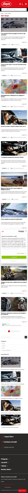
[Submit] (25, 9)
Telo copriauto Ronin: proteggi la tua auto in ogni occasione (12, 369)
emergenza (21, 106)
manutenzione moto (20, 168)
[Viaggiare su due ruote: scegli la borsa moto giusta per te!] (14, 280)
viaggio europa (16, 106)
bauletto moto (21, 293)
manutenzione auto (17, 75)
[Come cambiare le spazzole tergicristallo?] (14, 217)
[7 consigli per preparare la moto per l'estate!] (14, 155)
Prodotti (8, 44)
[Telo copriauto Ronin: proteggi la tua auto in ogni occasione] (14, 31)
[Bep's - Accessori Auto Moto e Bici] (6, 4)
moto (14, 168)
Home (2, 13)
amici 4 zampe (23, 137)
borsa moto (15, 293)
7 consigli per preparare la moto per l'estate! (12, 157)
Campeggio (16, 199)
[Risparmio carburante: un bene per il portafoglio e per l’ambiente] (14, 311)
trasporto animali (16, 137)
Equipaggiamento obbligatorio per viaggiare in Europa (11, 398)
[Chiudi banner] (26, 231)
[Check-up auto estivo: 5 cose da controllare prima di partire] (14, 62)
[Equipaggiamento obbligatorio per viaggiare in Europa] (14, 93)
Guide (8, 75)
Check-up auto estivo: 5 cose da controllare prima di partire (12, 384)
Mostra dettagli (20, 253)
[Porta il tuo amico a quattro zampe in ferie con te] (14, 124)
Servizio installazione (6, 350)
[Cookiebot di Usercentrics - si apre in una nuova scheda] (18, 231)
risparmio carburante (8, 325)
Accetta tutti (14, 257)
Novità (3, 343)
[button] (20, 4)
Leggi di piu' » (24, 42)
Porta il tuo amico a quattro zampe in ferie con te (13, 126)
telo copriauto (16, 44)
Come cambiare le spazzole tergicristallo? (11, 219)
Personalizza (13, 260)
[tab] (14, 459)
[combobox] (14, 9)
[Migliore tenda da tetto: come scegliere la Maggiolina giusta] (14, 186)
